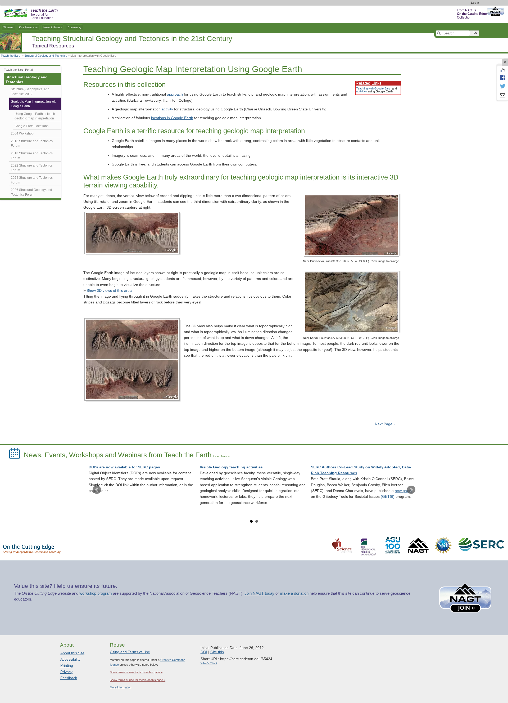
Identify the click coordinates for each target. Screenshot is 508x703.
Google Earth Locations (31, 126)
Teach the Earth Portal (18, 69)
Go (475, 33)
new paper (403, 491)
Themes (8, 27)
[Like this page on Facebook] (502, 70)
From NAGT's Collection (472, 13)
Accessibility (70, 659)
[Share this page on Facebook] (502, 77)
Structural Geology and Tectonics (45, 55)
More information (120, 687)
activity (167, 109)
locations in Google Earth (172, 118)
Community (74, 27)
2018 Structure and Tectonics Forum (32, 155)
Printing (66, 665)
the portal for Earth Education (44, 14)
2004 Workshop (22, 133)
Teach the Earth (11, 55)
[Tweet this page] (502, 86)
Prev (97, 490)
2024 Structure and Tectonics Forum (32, 180)
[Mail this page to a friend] (502, 95)
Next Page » (385, 424)
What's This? (209, 663)
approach (175, 94)
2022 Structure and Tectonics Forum (32, 168)
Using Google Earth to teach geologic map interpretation (35, 116)
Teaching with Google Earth (373, 88)
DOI (204, 652)
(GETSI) (387, 497)
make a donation (294, 593)
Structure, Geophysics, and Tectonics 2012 (30, 91)
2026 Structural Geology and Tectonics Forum (31, 192)
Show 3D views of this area (109, 291)
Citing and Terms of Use (130, 652)
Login (475, 2)
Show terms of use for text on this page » (136, 672)
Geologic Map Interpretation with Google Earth (34, 104)
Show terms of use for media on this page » (137, 680)
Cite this (217, 652)
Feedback (68, 678)
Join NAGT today (259, 593)
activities (361, 91)
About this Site (72, 653)
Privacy (66, 672)
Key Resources (28, 27)
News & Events (52, 27)
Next (411, 490)
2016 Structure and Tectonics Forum (32, 143)
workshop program (95, 593)
